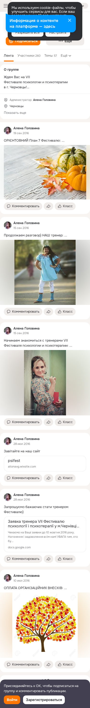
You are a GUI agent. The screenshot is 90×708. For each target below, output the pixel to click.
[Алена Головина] (8, 130)
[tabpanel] (45, 397)
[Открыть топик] (45, 140)
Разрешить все (27, 32)
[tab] (9, 55)
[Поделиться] (48, 206)
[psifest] (45, 463)
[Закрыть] (69, 21)
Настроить (57, 32)
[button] (23, 41)
